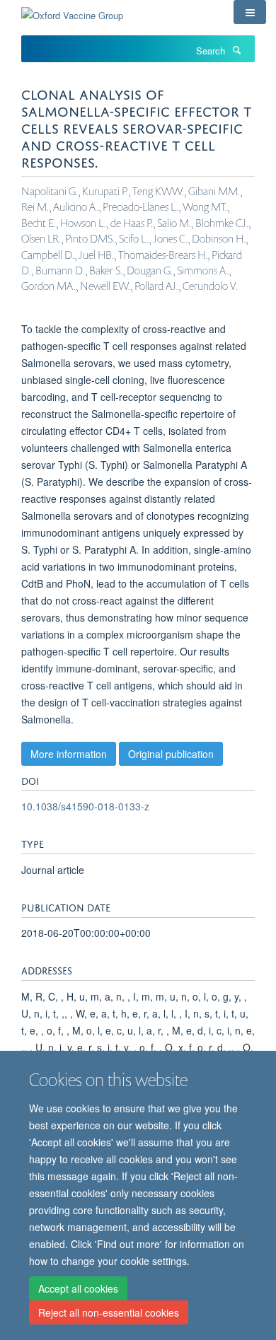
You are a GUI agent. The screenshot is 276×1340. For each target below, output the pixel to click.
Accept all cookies (78, 1288)
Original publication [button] (171, 754)
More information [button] (68, 754)
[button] (250, 12)
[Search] (236, 49)
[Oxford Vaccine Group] (72, 10)
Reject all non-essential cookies (108, 1312)
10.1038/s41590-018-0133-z (85, 806)
